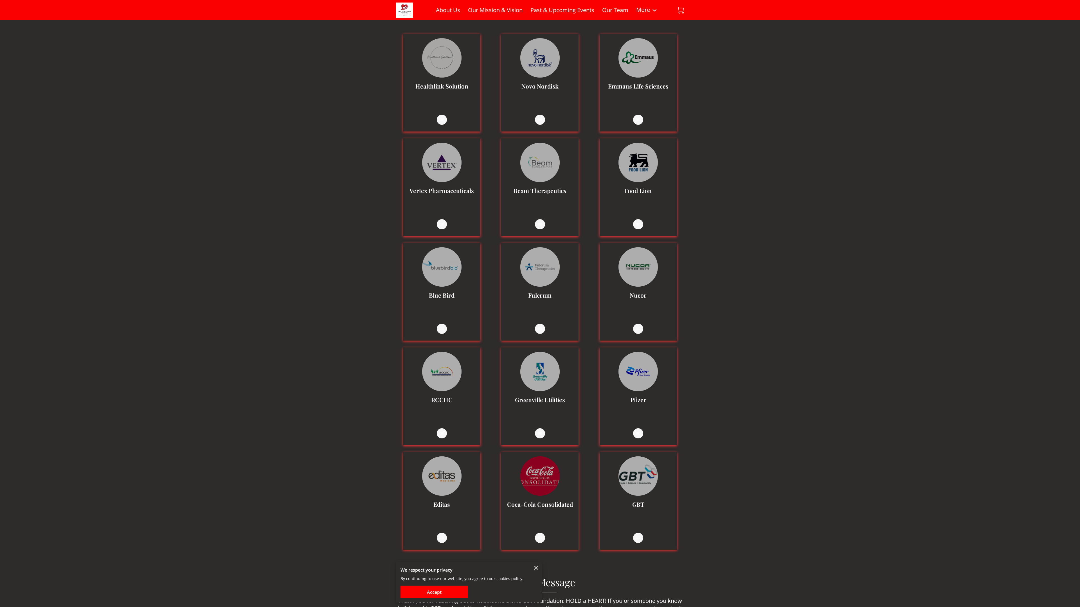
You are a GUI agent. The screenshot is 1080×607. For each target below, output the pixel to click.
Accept (434, 592)
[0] (680, 10)
